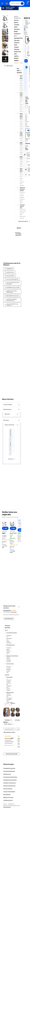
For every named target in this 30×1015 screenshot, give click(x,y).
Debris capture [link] (10, 692)
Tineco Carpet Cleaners (9, 791)
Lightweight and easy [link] (11, 632)
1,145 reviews (13, 612)
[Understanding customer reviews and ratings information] (18, 614)
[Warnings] (19, 420)
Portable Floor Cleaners (9, 768)
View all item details (23, 221)
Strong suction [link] (10, 663)
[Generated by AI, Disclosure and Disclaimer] (10, 705)
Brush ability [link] (9, 677)
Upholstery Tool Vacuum (9, 782)
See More (10, 459)
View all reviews (9, 618)
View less (13, 703)
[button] (18, 70)
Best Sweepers (6, 794)
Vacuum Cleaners (7, 788)
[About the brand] (17, 425)
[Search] (22, 3)
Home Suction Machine (9, 771)
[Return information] (25, 35)
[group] (21, 63)
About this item (8, 399)
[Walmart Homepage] (6, 3)
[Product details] (19, 404)
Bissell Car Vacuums (8, 797)
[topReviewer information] (13, 745)
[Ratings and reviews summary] (19, 606)
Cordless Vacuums (8, 800)
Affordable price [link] (10, 645)
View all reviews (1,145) (11, 753)
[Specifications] (19, 409)
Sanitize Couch (7, 774)
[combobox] (16, 3)
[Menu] (2, 3)
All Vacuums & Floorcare (9, 785)
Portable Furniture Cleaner (10, 780)
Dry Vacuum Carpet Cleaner (10, 777)
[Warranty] (17, 414)
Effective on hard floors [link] (12, 655)
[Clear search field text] (20, 3)
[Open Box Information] (28, 50)
